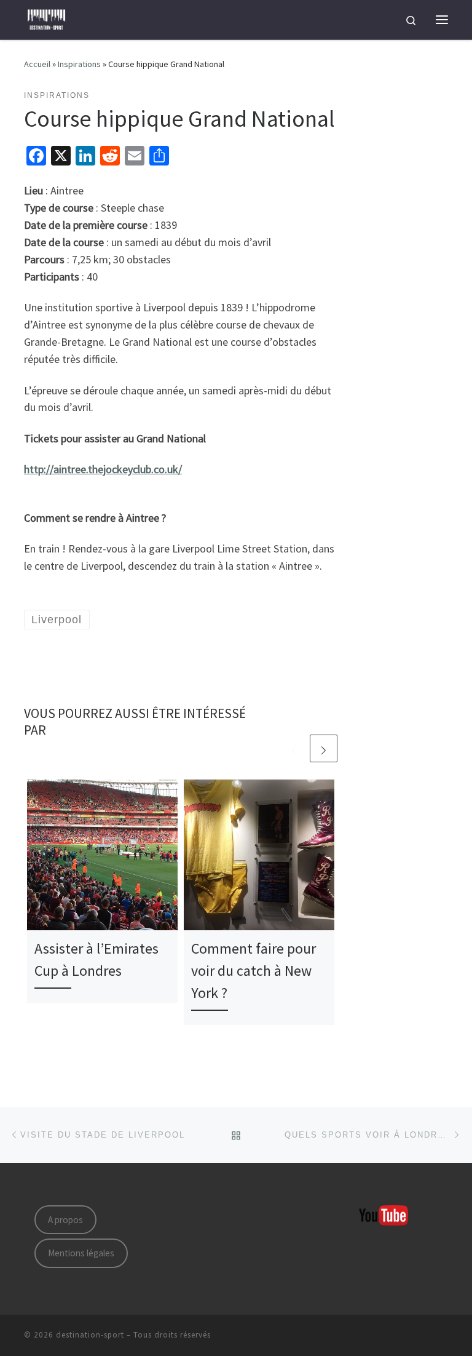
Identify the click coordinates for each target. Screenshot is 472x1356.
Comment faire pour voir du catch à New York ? (253, 970)
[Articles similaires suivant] (323, 748)
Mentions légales (81, 1253)
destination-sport (90, 1335)
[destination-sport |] (46, 17)
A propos (65, 1220)
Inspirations (79, 64)
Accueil (37, 64)
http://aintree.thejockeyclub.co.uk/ (103, 469)
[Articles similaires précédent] (294, 748)
